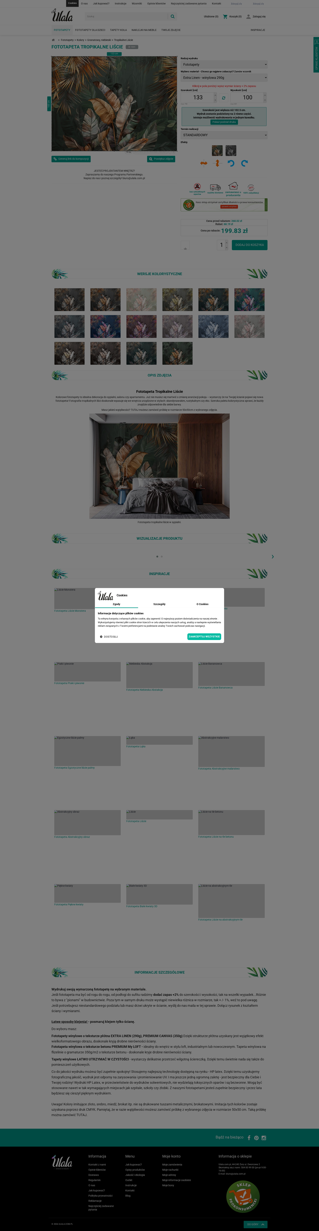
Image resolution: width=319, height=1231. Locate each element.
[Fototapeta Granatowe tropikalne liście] (213, 326)
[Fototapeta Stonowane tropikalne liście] (69, 326)
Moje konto (171, 1156)
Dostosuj (111, 636)
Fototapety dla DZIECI (90, 29)
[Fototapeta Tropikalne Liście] (105, 299)
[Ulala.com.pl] (67, 15)
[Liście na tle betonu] (231, 822)
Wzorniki (137, 3)
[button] (215, 95)
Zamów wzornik (242, 71)
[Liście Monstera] (87, 598)
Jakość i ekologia (135, 1174)
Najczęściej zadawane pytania (189, 3)
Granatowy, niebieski (99, 39)
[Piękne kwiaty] (87, 893)
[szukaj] (172, 16)
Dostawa (93, 1174)
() (211, 16)
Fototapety (62, 29)
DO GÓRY (252, 1224)
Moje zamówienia (172, 1164)
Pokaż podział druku (224, 121)
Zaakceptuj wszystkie (204, 636)
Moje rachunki (170, 1169)
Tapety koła (118, 29)
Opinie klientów (156, 3)
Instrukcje (120, 3)
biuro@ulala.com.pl (236, 1174)
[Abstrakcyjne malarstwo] (231, 751)
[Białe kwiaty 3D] (159, 894)
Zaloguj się (259, 16)
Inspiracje (258, 29)
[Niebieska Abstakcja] (159, 675)
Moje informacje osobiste (176, 1180)
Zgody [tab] (116, 604)
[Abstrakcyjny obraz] (87, 822)
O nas (84, 3)
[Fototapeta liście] (249, 299)
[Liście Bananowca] (231, 674)
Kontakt (216, 3)
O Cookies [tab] (202, 604)
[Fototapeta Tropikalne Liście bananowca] (69, 353)
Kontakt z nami (97, 1164)
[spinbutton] (198, 98)
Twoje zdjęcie (171, 29)
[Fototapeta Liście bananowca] (141, 326)
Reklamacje (95, 1200)
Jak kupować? (101, 3)
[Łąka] (159, 740)
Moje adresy (169, 1174)
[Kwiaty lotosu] (231, 597)
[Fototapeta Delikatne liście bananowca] (177, 326)
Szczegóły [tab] (159, 604)
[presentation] (273, 556)
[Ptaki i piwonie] (87, 671)
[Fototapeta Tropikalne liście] (69, 299)
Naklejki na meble (144, 29)
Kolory (80, 39)
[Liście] (159, 814)
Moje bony (168, 1185)
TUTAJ (134, 409)
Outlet (128, 1180)
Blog (128, 1195)
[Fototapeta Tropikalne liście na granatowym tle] (105, 326)
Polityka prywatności (100, 1195)
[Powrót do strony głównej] (53, 40)
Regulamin (94, 1180)
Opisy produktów (135, 1169)
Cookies (72, 3)
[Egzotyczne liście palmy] (87, 751)
